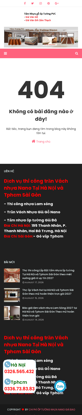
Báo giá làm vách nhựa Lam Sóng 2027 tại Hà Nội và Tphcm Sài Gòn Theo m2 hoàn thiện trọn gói (49, 312)
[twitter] (32, 3)
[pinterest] (48, 3)
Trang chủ (42, 142)
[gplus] (57, 3)
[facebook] (25, 3)
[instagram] (40, 3)
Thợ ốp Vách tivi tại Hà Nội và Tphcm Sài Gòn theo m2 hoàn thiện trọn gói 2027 (47, 292)
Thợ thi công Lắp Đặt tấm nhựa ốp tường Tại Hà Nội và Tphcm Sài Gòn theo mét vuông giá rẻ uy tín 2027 (48, 274)
